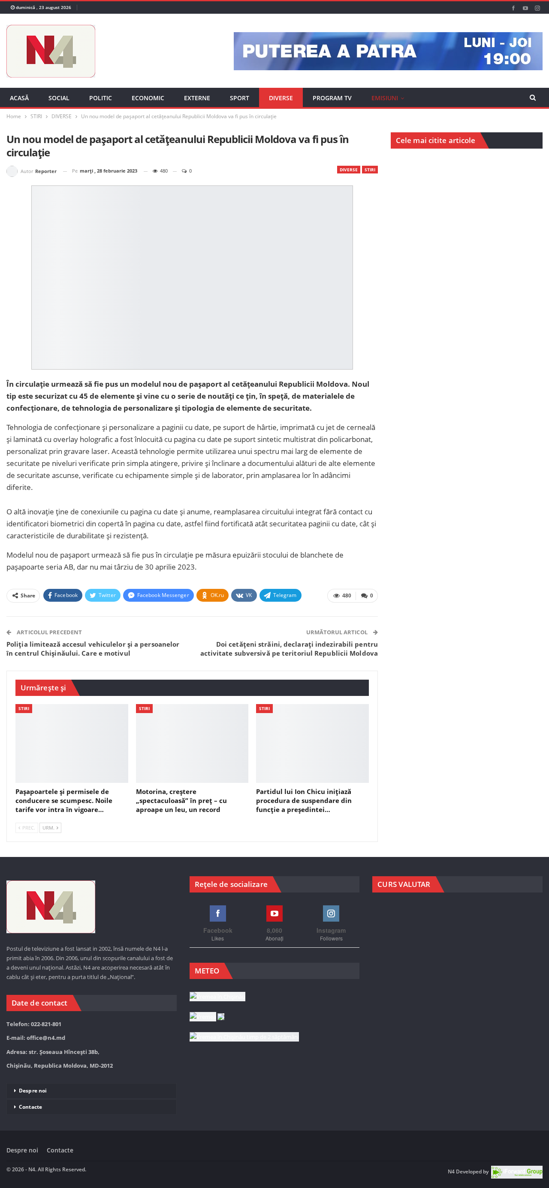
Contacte (30, 1106)
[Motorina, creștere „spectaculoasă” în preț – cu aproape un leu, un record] (192, 743)
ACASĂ (19, 98)
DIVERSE (281, 98)
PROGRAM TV (332, 98)
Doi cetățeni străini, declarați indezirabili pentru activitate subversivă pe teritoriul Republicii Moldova (289, 648)
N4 (451, 1171)
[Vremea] (207, 1017)
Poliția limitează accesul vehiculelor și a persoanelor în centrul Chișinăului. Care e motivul (92, 648)
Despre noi (33, 1090)
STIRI (370, 170)
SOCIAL (58, 98)
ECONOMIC (148, 98)
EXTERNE (197, 98)
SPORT (239, 98)
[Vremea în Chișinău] (217, 997)
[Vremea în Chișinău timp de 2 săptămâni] (244, 1037)
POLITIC (100, 98)
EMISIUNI (384, 98)
